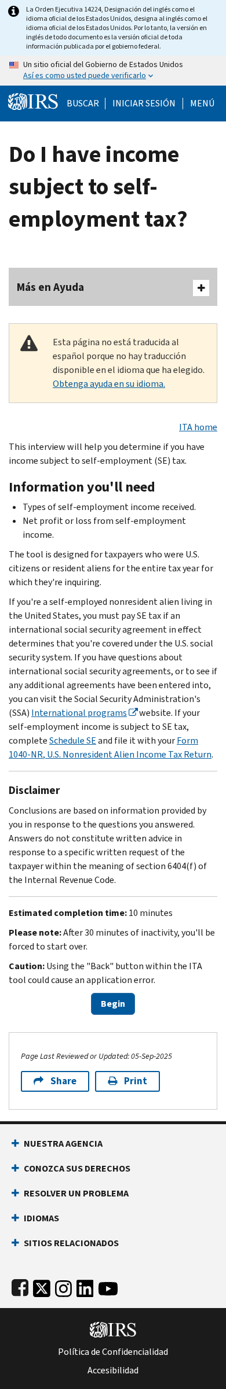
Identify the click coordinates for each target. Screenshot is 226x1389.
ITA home (198, 427)
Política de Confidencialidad (113, 1352)
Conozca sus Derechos (77, 1168)
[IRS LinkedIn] (85, 1286)
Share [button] (63, 1081)
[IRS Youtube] (108, 1286)
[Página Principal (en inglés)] (33, 100)
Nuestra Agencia (63, 1143)
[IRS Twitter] (41, 1286)
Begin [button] (113, 1004)
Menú (202, 103)
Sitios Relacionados (71, 1243)
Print (135, 1081)
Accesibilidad (113, 1370)
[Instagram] (63, 1286)
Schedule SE (72, 740)
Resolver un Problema (76, 1193)
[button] (144, 103)
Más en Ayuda (50, 287)
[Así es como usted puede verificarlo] (113, 71)
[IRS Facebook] (20, 1286)
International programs (79, 713)
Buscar (83, 103)
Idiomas (41, 1218)
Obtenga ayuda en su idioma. (109, 384)
